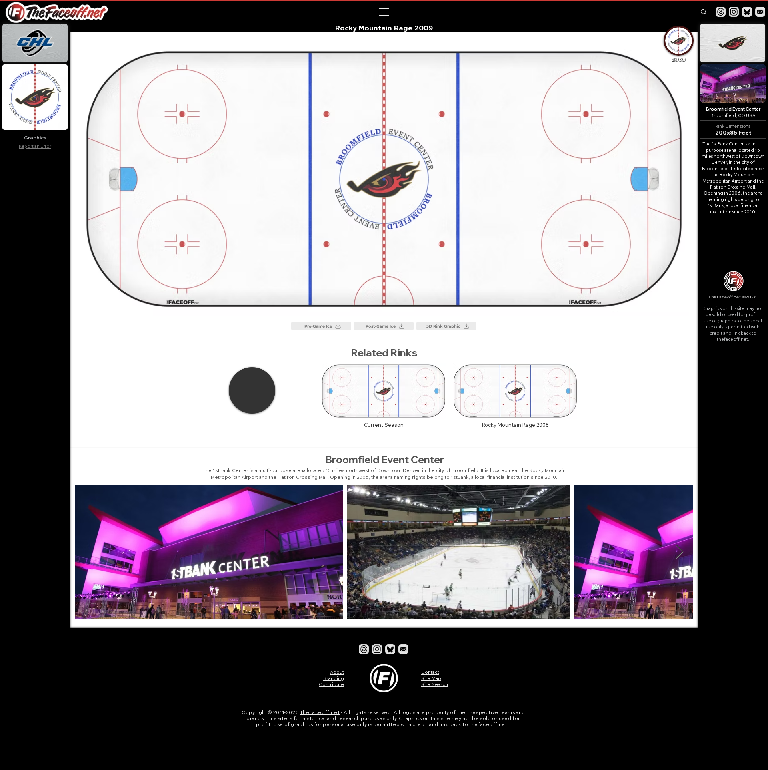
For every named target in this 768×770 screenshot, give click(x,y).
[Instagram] (734, 12)
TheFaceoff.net (320, 712)
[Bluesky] (747, 12)
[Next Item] (679, 552)
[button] (383, 12)
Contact (430, 672)
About (337, 672)
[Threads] (721, 12)
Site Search (434, 684)
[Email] (760, 12)
